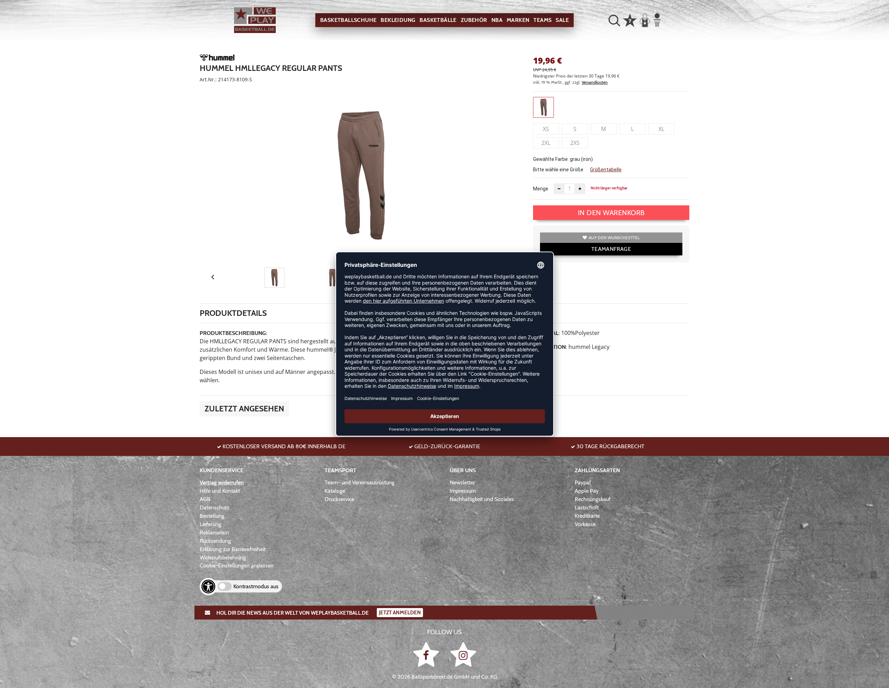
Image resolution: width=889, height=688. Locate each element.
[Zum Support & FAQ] (630, 19)
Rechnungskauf (592, 499)
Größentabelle (606, 169)
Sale (562, 20)
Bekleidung (398, 20)
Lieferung (210, 524)
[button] (614, 20)
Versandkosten (595, 82)
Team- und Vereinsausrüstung (359, 482)
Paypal (583, 482)
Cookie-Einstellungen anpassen (237, 565)
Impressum (463, 491)
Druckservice (339, 499)
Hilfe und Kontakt (220, 491)
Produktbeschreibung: (233, 333)
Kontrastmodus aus (256, 586)
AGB (205, 499)
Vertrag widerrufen (222, 482)
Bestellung (212, 516)
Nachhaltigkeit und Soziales (482, 499)
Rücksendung (215, 541)
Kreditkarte (587, 516)
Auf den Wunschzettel (614, 237)
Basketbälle (437, 20)
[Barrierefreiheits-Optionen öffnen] (208, 586)
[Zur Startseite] (255, 20)
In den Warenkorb (611, 212)
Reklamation (214, 532)
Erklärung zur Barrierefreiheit (233, 549)
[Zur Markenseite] (217, 59)
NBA (496, 20)
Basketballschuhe (348, 20)
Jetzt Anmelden (400, 612)
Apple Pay (587, 491)
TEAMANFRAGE (611, 249)
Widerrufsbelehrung (223, 557)
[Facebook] (427, 654)
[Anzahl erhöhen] (580, 188)
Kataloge (335, 491)
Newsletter (462, 482)
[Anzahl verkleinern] (559, 188)
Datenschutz (215, 507)
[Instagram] (463, 654)
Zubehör (474, 20)
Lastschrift (587, 507)
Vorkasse (585, 524)
